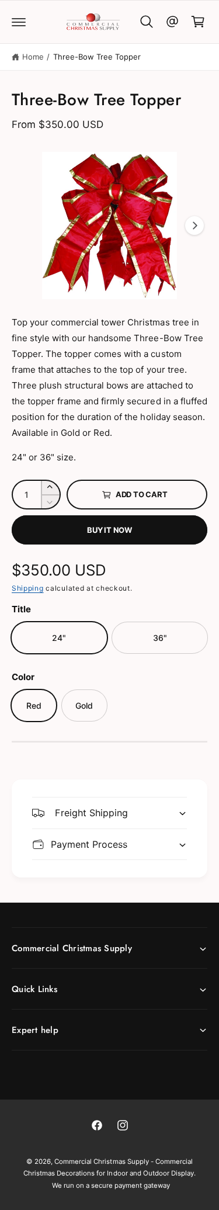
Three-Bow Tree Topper (97, 56)
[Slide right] (194, 225)
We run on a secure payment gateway (111, 1185)
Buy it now (109, 530)
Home (33, 56)
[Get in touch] (172, 21)
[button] (19, 21)
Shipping (28, 588)
